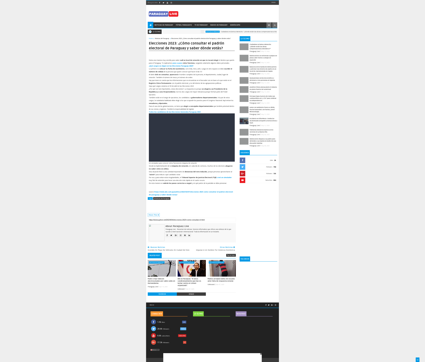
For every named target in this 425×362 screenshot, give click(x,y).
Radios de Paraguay (219, 25)
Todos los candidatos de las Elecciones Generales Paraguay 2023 (175, 112)
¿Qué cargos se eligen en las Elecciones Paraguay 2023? (171, 66)
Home (151, 38)
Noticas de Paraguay (201, 31)
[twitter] (163, 2)
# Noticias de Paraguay (162, 198)
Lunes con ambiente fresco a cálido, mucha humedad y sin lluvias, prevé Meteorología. (262, 110)
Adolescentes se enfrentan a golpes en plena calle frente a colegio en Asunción (263, 58)
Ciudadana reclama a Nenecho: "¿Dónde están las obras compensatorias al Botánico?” (240, 32)
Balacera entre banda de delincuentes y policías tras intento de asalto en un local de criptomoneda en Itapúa (263, 69)
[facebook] (159, 2)
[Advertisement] (211, 356)
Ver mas (232, 255)
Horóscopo (235, 25)
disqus (191, 294)
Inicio (273, 2)
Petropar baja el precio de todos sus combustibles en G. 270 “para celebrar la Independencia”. (263, 98)
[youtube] (167, 2)
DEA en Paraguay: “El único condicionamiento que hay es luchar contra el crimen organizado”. (189, 282)
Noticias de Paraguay (164, 25)
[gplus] (272, 305)
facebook (162, 294)
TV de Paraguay (201, 25)
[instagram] (171, 2)
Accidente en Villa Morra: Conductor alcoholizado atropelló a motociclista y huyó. (263, 121)
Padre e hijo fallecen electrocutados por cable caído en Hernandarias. (161, 281)
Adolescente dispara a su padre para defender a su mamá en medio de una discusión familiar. (263, 141)
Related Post (155, 255)
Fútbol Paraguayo (184, 25)
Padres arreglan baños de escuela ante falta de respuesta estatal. (221, 280)
